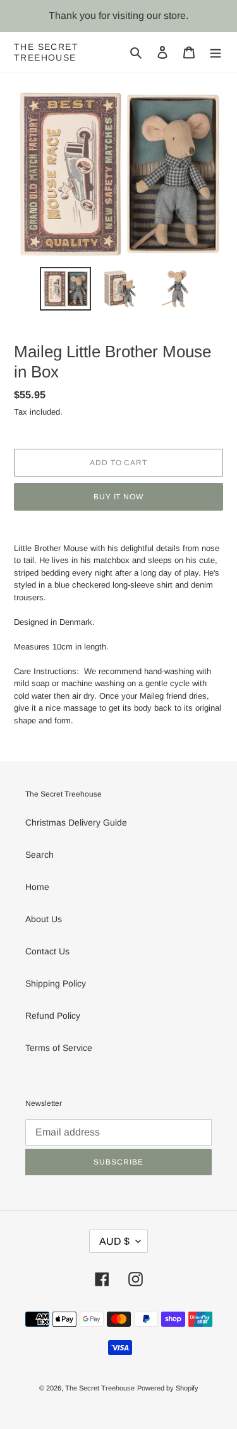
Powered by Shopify (167, 1388)
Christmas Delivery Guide (76, 822)
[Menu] (215, 52)
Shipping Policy (55, 983)
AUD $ (114, 1241)
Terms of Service (58, 1048)
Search (39, 855)
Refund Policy (52, 1016)
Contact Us (47, 951)
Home (37, 887)
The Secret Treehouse (46, 52)
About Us (43, 919)
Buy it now (119, 496)
